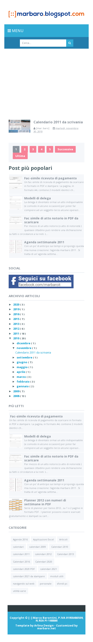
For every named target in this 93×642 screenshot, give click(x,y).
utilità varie (19, 590)
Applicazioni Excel (43, 539)
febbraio (23, 381)
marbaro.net (46, 628)
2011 (16, 333)
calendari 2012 (43, 554)
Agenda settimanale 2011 (44, 242)
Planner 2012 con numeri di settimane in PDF (45, 502)
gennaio (23, 386)
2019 (16, 309)
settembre (25, 357)
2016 (16, 314)
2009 (16, 391)
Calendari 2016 (21, 561)
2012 (16, 328)
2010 (16, 338)
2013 (16, 324)
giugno (22, 362)
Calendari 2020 (43, 561)
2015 (16, 319)
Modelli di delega (37, 198)
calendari (18, 546)
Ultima (20, 156)
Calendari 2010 (59, 546)
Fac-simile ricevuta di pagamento (50, 178)
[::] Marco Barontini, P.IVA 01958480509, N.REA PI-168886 (55, 619)
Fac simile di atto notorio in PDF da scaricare (51, 220)
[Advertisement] (46, 81)
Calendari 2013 (65, 554)
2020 (16, 304)
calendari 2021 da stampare (29, 576)
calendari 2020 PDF (24, 569)
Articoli (63, 539)
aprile (21, 372)
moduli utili (56, 576)
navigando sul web (23, 583)
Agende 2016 (20, 539)
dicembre (24, 343)
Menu (17, 30)
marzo (22, 377)
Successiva (65, 149)
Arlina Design (44, 625)
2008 (16, 396)
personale (45, 583)
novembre (24, 348)
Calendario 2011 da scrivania (58, 122)
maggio (22, 367)
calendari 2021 (48, 569)
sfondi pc (62, 583)
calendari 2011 (21, 554)
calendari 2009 (37, 546)
